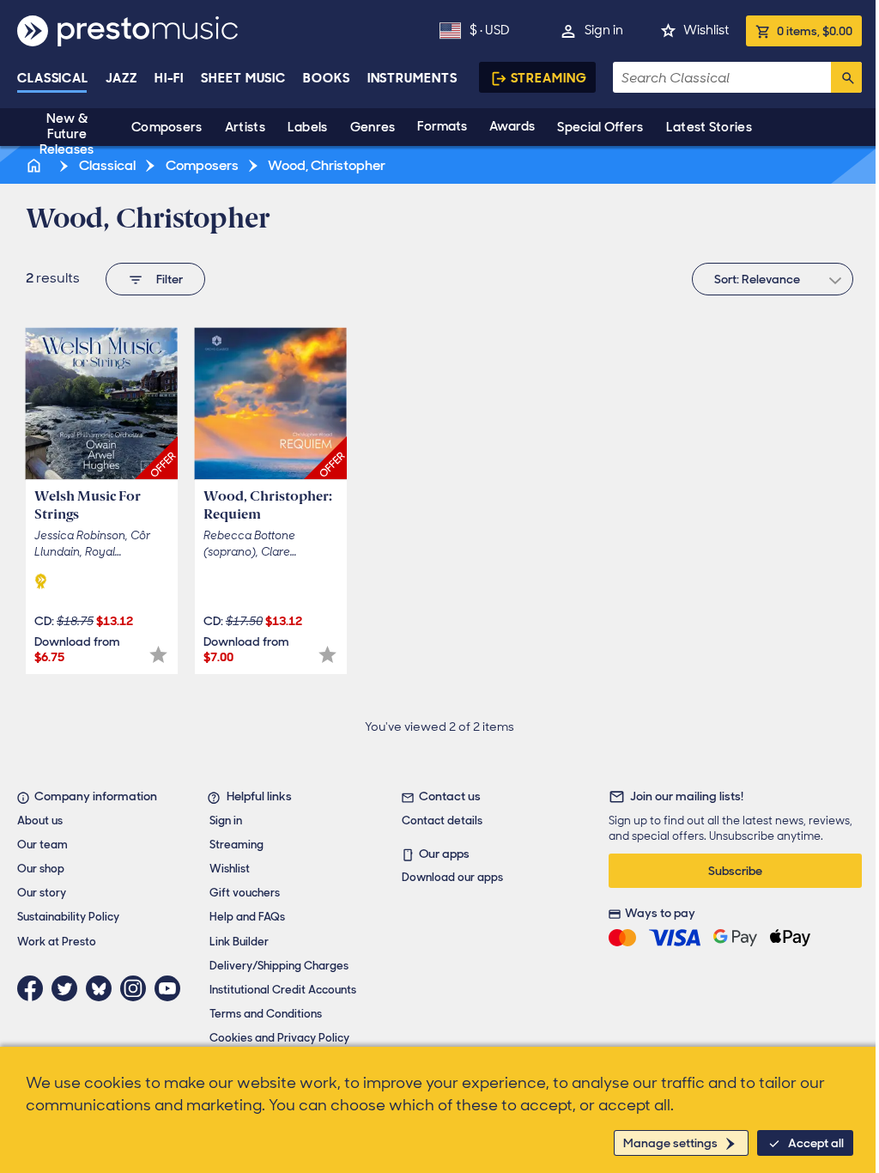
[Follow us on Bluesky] (103, 988)
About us (40, 820)
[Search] (846, 77)
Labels (308, 127)
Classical (52, 78)
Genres (373, 127)
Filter (169, 279)
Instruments (412, 78)
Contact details (442, 820)
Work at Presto (56, 941)
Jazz (121, 78)
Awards (512, 126)
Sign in (604, 30)
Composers (167, 127)
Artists (245, 127)
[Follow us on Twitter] (69, 988)
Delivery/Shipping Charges (279, 965)
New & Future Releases (66, 134)
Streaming (549, 78)
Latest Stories (709, 127)
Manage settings (670, 1143)
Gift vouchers (244, 892)
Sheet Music (243, 78)
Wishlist (706, 30)
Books (326, 78)
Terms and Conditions (265, 1013)
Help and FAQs (247, 916)
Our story (41, 892)
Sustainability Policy (68, 916)
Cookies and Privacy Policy (279, 1037)
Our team (42, 844)
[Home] (35, 165)
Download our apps (452, 877)
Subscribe (735, 870)
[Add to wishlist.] (158, 655)
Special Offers (600, 127)
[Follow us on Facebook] (34, 988)
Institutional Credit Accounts (282, 989)
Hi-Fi (170, 78)
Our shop (40, 868)
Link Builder (239, 941)
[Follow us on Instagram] (137, 988)
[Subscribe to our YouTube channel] (172, 988)
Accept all (816, 1143)
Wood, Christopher (325, 165)
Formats (442, 126)
